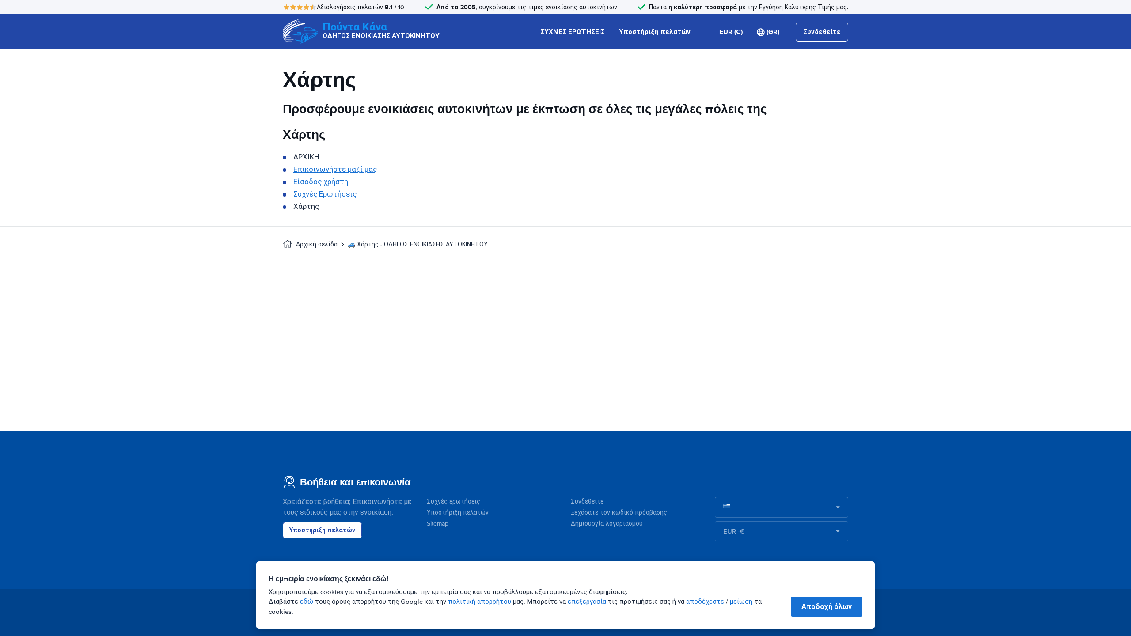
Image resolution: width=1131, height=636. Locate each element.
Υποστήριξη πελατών (655, 32)
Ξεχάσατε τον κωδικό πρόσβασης (619, 512)
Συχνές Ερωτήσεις (325, 194)
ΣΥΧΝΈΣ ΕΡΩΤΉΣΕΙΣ (572, 32)
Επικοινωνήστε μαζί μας (335, 169)
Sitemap (437, 523)
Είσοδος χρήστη (320, 181)
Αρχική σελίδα (317, 244)
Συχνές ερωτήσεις (453, 501)
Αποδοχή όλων (826, 607)
